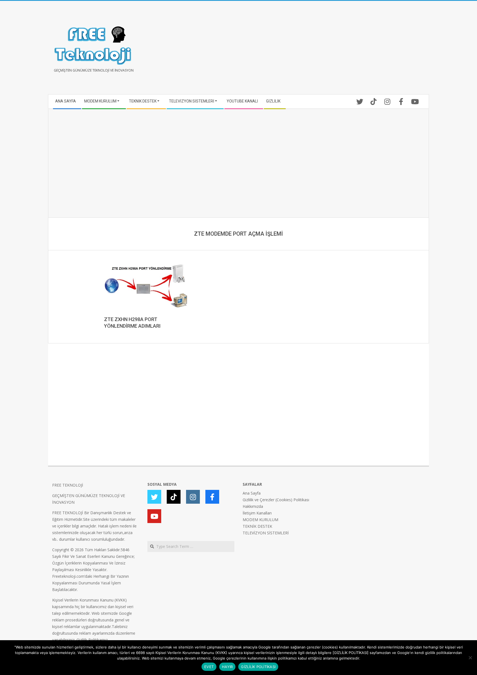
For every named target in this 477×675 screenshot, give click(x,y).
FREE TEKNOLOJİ (67, 485)
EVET (209, 667)
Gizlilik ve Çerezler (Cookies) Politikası (276, 499)
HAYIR (227, 667)
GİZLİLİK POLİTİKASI (258, 667)
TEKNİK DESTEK (257, 526)
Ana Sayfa (252, 493)
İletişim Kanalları (257, 513)
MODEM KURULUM (260, 519)
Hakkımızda (253, 506)
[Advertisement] (332, 49)
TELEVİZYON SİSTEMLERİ (266, 532)
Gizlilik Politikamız (92, 639)
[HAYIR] (470, 657)
